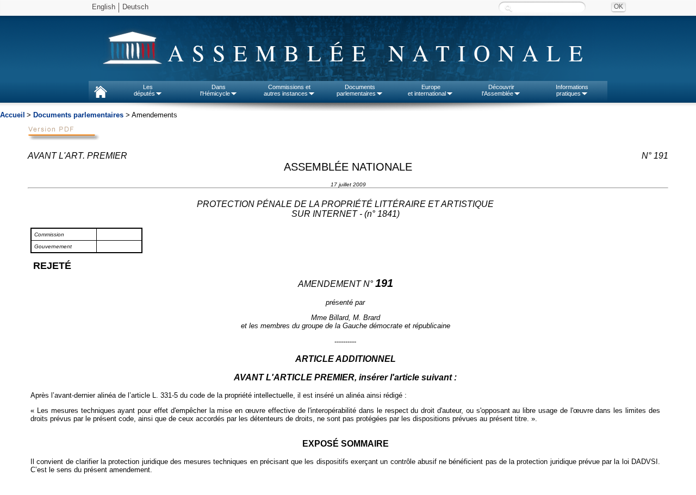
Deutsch (135, 7)
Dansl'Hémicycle (215, 90)
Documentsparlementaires (356, 90)
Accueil (12, 115)
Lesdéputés (144, 90)
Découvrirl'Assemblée (498, 90)
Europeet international (427, 90)
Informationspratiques (572, 90)
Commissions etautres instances (287, 90)
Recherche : (508, 7)
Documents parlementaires (78, 115)
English (103, 7)
